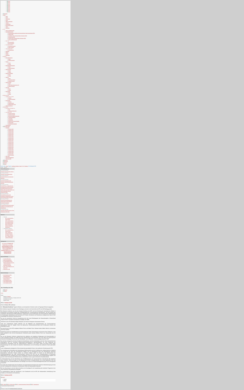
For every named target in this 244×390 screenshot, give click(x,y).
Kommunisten (5, 246)
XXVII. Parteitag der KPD (7, 281)
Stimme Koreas (8, 231)
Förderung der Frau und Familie (13, 121)
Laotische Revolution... (9, 237)
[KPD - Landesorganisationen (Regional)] (22, 384)
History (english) (11, 47)
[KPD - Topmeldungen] (34, 384)
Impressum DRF (8, 158)
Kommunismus (7, 251)
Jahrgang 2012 (10, 147)
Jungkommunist (11, 50)
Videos (7, 26)
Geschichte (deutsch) (12, 46)
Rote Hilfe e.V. (7, 227)
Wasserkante (8, 91)
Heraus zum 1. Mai (6, 269)
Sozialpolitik (10, 118)
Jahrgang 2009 (10, 151)
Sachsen (7, 77)
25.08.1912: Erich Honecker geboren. (7, 171)
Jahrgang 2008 (10, 152)
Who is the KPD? (11, 43)
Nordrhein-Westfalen (9, 73)
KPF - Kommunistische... (9, 218)
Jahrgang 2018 (10, 139)
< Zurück (4, 379)
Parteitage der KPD (8, 302)
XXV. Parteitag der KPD (7, 280)
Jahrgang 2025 (10, 130)
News (9, 109)
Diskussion (7, 28)
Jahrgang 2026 (10, 129)
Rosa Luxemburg (11, 250)
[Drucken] (5, 289)
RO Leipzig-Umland (11, 79)
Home (7, 166)
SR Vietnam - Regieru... (9, 235)
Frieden (9, 243)
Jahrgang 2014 (10, 144)
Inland (7, 17)
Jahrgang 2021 (10, 135)
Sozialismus (8, 247)
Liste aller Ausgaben (11, 99)
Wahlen (7, 52)
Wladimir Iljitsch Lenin (12, 104)
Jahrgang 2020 (10, 136)
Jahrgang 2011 (10, 148)
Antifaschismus (7, 253)
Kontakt (9, 64)
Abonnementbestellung (10, 157)
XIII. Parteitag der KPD (7, 287)
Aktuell (9, 59)
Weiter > (4, 380)
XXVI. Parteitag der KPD (7, 282)
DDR (12, 243)
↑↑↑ (1, 387)
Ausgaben (7, 127)
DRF (10, 248)
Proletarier (3, 250)
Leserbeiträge (8, 24)
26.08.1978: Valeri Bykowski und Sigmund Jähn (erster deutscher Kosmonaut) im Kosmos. (6, 201)
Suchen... (2, 167)
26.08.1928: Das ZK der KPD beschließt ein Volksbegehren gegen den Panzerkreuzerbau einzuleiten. (7, 196)
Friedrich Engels (11, 103)
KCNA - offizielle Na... (9, 232)
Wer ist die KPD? (11, 42)
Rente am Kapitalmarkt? (7, 260)
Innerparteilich (8, 125)
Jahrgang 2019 (10, 138)
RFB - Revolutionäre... (9, 224)
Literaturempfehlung (9, 105)
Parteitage (7, 51)
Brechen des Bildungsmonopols (13, 116)
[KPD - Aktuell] (3, 384)
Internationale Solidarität (12, 123)
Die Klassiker (8, 100)
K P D (23, 166)
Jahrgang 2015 (10, 143)
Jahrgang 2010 (10, 149)
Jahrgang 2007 (10, 153)
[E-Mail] (5, 291)
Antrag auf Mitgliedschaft (10, 30)
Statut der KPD (10, 34)
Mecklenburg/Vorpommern (10, 65)
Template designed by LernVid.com (16, 388)
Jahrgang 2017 (10, 140)
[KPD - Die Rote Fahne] (10, 384)
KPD (6, 250)
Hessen (7, 61)
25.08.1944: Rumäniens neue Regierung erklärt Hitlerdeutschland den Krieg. (7, 182)
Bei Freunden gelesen (9, 25)
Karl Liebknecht (4, 243)
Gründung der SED (11, 113)
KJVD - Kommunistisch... (9, 220)
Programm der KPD (11, 37)
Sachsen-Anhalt (8, 82)
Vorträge (7, 22)
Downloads (8, 55)
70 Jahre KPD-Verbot (7, 258)
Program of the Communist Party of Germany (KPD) (17, 38)
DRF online (8, 156)
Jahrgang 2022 (10, 134)
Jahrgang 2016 (10, 142)
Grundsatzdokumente (9, 31)
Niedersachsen (8, 69)
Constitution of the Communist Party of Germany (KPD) (17, 35)
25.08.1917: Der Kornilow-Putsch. (6, 174)
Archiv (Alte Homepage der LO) (13, 85)
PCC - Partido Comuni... (9, 236)
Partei (7, 16)
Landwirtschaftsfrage (11, 117)
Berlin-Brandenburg (9, 57)
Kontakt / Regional (11, 60)
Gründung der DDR (11, 114)
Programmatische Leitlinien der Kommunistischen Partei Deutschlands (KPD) (21, 33)
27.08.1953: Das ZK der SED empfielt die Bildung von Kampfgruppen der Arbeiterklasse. (7, 206)
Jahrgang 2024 (10, 131)
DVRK (7, 20)
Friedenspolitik (10, 122)
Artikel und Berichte (9, 21)
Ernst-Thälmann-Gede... (9, 222)
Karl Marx (10, 101)
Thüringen (7, 87)
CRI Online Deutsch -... (9, 233)
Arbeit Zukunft (7, 219)
